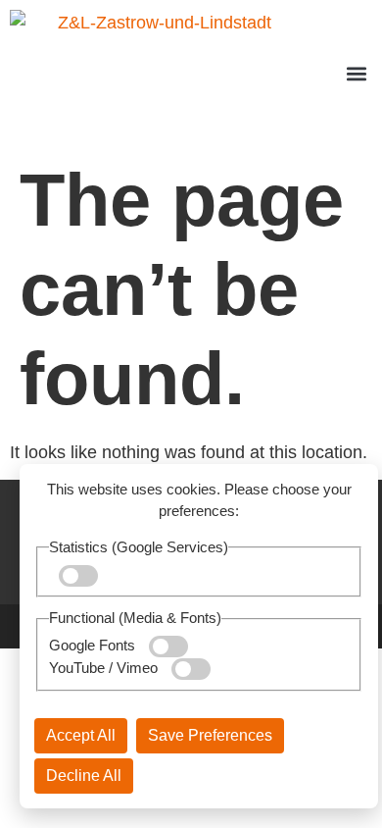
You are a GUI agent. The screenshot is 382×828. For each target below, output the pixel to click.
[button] (356, 74)
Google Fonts (94, 645)
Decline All (83, 775)
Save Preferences (210, 735)
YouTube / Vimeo (105, 667)
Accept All (81, 735)
